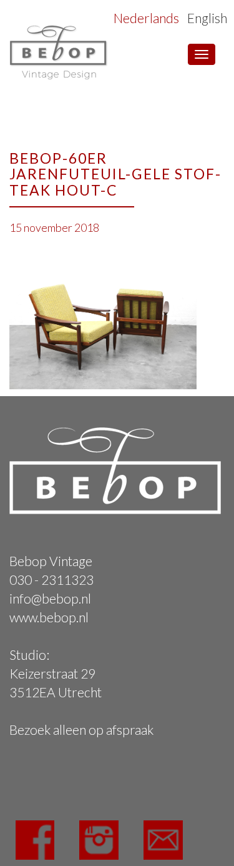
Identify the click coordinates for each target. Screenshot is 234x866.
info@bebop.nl (50, 598)
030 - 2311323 (51, 579)
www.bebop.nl (49, 617)
